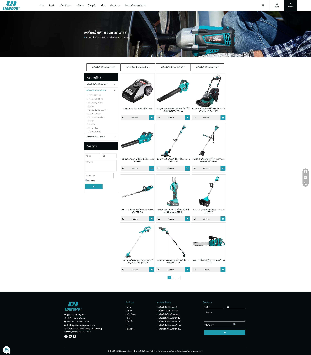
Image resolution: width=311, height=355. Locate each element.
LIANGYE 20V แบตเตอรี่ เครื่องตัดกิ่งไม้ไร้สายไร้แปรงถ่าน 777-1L (173, 211)
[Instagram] (74, 336)
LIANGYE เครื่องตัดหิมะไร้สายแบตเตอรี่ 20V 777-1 (208, 211)
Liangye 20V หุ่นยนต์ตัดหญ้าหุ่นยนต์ (137, 108)
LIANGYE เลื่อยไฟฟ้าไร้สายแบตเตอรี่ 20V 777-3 (209, 261)
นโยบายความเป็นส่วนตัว (169, 351)
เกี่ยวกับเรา (66, 5)
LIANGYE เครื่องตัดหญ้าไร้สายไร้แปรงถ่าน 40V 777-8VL (137, 211)
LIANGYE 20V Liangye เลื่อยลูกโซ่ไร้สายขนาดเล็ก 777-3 (173, 261)
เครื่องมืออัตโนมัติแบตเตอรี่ (96, 84)
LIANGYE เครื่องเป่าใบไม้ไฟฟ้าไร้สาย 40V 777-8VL (137, 160)
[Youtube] (70, 336)
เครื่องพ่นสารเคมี (94, 132)
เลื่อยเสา (91, 121)
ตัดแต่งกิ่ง (91, 124)
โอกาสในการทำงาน (135, 5)
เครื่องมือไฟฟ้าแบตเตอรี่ (95, 136)
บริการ (79, 5)
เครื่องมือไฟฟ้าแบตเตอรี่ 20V (138, 67)
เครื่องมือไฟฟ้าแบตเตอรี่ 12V (103, 67)
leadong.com (197, 351)
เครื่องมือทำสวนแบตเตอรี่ (96, 90)
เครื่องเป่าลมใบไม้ (94, 113)
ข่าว (103, 5)
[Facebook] (66, 336)
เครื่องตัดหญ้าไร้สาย (95, 99)
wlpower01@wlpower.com (83, 325)
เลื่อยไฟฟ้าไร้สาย (94, 95)
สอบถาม (135, 118)
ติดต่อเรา (115, 5)
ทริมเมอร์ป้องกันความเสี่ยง (97, 110)
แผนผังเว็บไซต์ (152, 351)
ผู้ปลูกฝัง (91, 106)
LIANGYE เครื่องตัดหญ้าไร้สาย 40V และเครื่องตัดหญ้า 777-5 (208, 160)
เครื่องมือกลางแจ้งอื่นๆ (96, 117)
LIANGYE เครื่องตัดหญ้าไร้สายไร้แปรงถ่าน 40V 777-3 (173, 160)
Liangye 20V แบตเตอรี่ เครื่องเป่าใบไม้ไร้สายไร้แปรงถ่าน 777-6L (173, 109)
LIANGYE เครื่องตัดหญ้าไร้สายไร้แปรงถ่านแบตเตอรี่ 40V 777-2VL (208, 109)
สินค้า (52, 5)
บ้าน (41, 5)
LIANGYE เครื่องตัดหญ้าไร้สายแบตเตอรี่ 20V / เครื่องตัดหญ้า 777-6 (137, 261)
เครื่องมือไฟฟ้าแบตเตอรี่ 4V (207, 67)
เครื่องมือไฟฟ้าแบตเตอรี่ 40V (172, 67)
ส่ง (94, 186)
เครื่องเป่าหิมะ (93, 128)
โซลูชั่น (92, 5)
